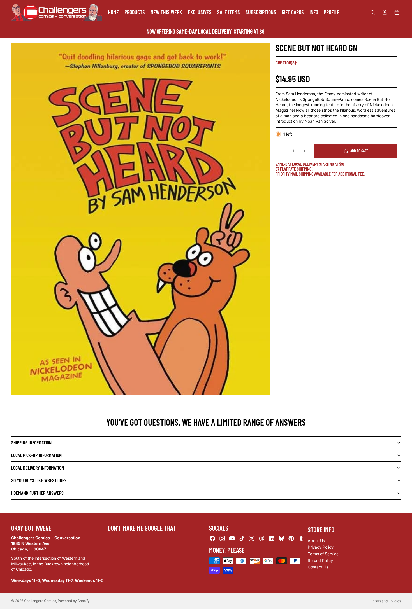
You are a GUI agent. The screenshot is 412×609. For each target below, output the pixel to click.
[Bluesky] (281, 538)
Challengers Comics (40, 601)
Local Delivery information (37, 468)
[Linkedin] (271, 538)
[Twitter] (251, 538)
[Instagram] (222, 538)
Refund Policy (320, 560)
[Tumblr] (301, 538)
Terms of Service (323, 553)
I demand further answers (37, 493)
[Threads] (261, 538)
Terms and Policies (386, 601)
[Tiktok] (242, 538)
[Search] (373, 12)
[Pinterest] (291, 538)
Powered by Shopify (74, 601)
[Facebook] (212, 538)
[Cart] (397, 12)
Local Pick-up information (36, 455)
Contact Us (318, 566)
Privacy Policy (321, 547)
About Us (316, 540)
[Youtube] (232, 538)
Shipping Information (31, 442)
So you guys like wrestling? (38, 480)
